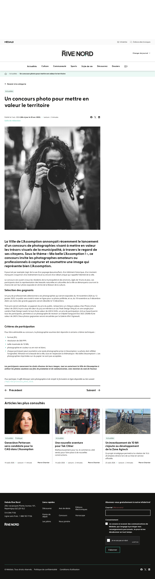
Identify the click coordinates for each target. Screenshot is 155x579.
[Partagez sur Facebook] (91, 117)
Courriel (114, 507)
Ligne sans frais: (18, 516)
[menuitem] (141, 53)
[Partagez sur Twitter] (95, 117)
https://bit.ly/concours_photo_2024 (19, 381)
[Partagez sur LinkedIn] (99, 117)
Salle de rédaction (13, 120)
